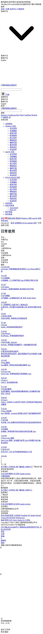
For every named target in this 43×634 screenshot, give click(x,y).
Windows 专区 (10, 126)
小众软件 (17, 515)
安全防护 (13, 149)
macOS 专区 (9, 152)
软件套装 (8, 214)
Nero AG (13, 210)
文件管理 (13, 128)
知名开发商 (9, 205)
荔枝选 (18, 218)
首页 (2, 218)
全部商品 (8, 124)
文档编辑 (13, 131)
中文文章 (4, 474)
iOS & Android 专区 (12, 177)
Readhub (24, 515)
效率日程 (13, 133)
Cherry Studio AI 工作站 (21, 520)
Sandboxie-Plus (13, 115)
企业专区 (8, 203)
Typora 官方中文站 (8, 518)
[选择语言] (3, 94)
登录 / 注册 (5, 9)
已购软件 (20, 9)
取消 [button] (2, 632)
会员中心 (13, 9)
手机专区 (4, 221)
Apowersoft (14, 208)
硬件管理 (13, 145)
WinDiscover (20, 518)
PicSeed (34, 115)
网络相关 (13, 140)
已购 (7, 94)
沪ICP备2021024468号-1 (10, 527)
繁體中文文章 (13, 474)
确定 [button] (6, 632)
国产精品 (8, 212)
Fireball (38, 515)
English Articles (24, 474)
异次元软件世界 (7, 515)
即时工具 (8, 520)
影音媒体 (13, 135)
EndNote (28, 115)
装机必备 (11, 218)
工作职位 (11, 467)
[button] (21, 271)
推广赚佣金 (20, 467)
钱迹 (2, 520)
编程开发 (13, 142)
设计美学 (13, 138)
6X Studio (31, 515)
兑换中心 (28, 467)
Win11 (22, 115)
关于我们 (4, 467)
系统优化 (13, 147)
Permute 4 (4, 115)
